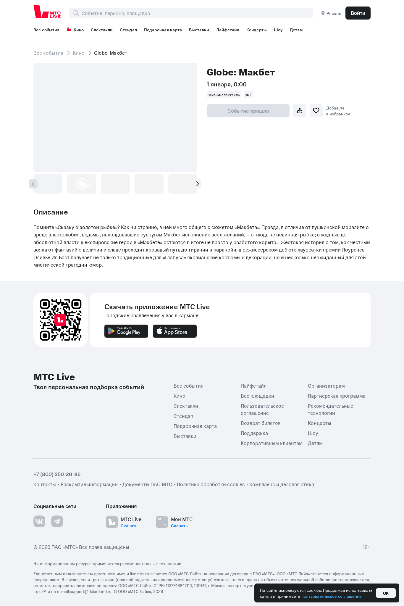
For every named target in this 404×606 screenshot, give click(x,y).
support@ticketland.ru (90, 591)
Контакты (44, 484)
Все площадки (257, 395)
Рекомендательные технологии (330, 409)
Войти (358, 12)
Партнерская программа (337, 395)
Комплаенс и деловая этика (281, 484)
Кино (79, 30)
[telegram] (57, 521)
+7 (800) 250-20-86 (57, 474)
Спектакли (102, 30)
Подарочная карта (163, 30)
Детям (296, 30)
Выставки (199, 30)
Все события (46, 30)
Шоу (278, 30)
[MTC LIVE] (47, 11)
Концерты (256, 30)
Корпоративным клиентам (272, 443)
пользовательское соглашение (331, 596)
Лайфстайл (227, 30)
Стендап (128, 30)
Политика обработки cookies (211, 484)
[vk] (39, 521)
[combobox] (197, 13)
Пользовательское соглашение (262, 409)
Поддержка (254, 432)
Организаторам (326, 385)
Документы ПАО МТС (147, 484)
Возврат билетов (261, 422)
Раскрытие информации (89, 484)
